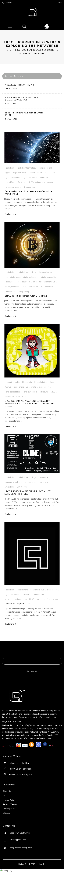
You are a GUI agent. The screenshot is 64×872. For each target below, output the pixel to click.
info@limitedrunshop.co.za (21, 847)
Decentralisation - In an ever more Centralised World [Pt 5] (21, 98)
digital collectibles (12, 177)
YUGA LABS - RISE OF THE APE (20, 84)
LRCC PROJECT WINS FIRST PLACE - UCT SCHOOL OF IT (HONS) (27, 492)
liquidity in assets (11, 286)
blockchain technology (26, 168)
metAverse (33, 286)
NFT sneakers (35, 182)
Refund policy (8, 808)
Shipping (6, 813)
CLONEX (7, 387)
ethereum (44, 177)
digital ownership (29, 177)
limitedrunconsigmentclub (44, 282)
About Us (7, 791)
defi (6, 277)
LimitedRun (39, 594)
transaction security (13, 187)
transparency (30, 187)
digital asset (50, 172)
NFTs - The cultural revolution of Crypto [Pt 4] (24, 113)
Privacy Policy (9, 800)
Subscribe (32, 671)
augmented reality (12, 382)
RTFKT (25, 396)
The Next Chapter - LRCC (18, 603)
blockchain (9, 168)
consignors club (45, 168)
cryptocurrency (19, 172)
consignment (44, 477)
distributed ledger (11, 282)
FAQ (4, 795)
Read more (9, 214)
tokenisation (49, 182)
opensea (54, 599)
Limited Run (9, 182)
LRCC (19, 182)
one (18, 396)
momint (40, 599)
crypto (7, 172)
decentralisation (35, 172)
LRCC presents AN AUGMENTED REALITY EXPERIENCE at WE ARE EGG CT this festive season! (29, 403)
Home (8, 50)
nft (25, 182)
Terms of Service (10, 804)
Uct (25, 487)
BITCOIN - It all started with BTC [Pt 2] (26, 295)
